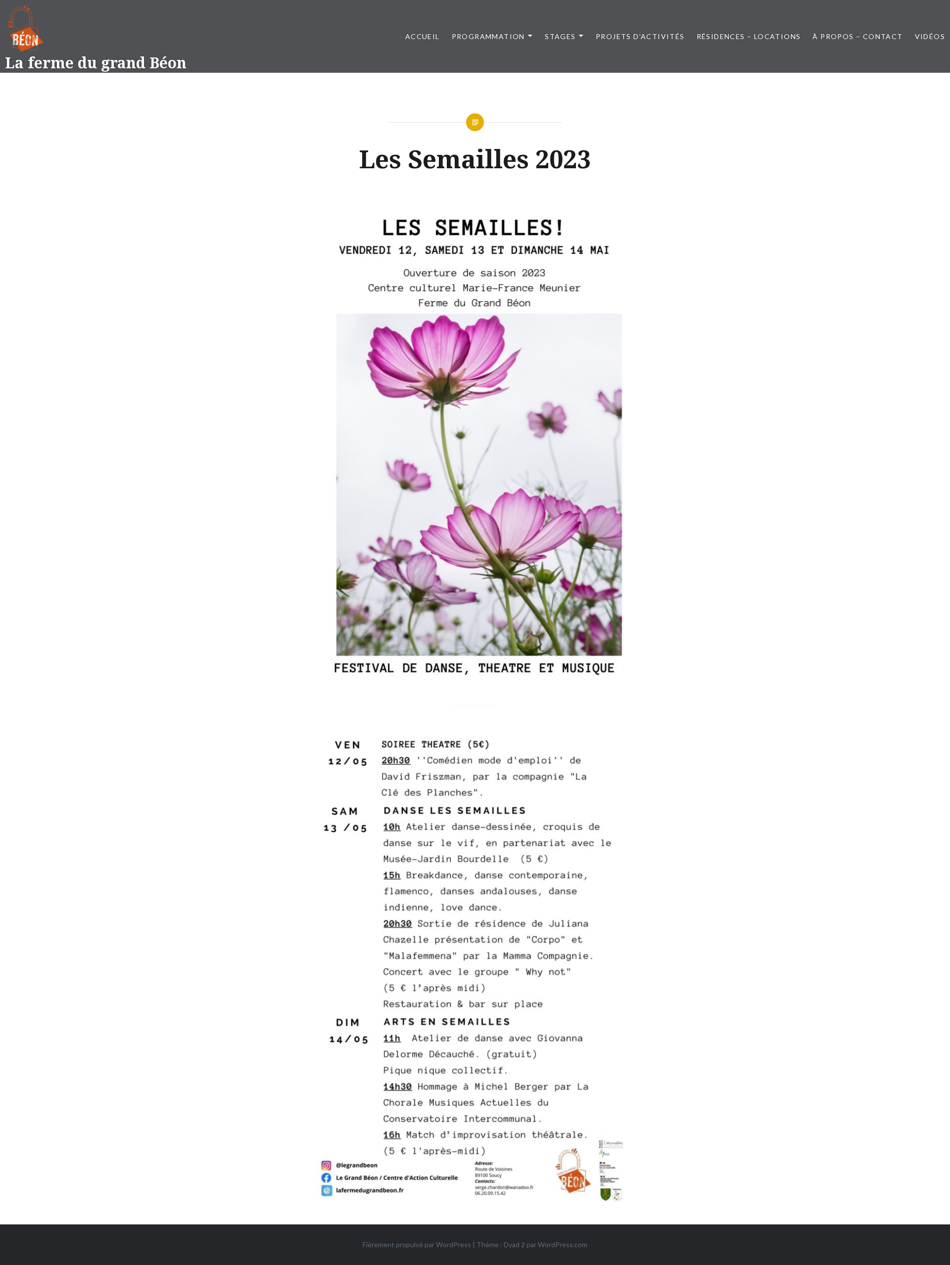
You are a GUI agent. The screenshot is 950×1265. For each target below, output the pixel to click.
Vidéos (930, 36)
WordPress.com (562, 1244)
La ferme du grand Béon (96, 62)
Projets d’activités (640, 36)
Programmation (488, 36)
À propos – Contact (857, 36)
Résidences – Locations (749, 36)
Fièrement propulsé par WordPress (417, 1244)
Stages (560, 36)
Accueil (422, 36)
